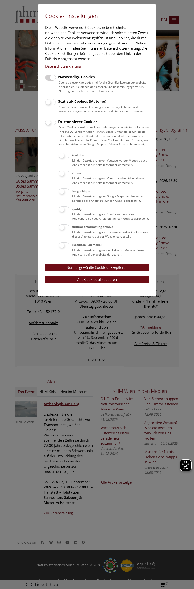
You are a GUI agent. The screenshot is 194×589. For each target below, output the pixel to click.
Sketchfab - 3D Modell (87, 245)
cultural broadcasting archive (92, 227)
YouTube (78, 155)
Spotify (77, 209)
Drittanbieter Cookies (77, 121)
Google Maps (81, 191)
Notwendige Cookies (76, 76)
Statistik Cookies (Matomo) (82, 101)
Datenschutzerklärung (63, 66)
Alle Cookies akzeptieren (97, 279)
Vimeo (76, 173)
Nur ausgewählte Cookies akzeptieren (97, 267)
